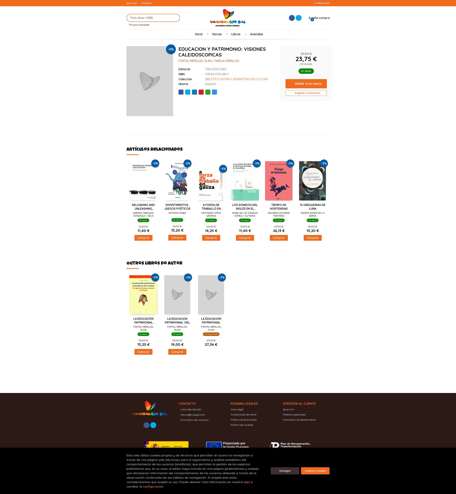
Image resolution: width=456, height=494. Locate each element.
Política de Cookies (242, 424)
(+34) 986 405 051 (190, 409)
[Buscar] (175, 18)
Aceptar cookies (315, 470)
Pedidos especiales (294, 414)
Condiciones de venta (243, 414)
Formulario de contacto (194, 419)
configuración (153, 486)
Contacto (146, 3)
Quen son (131, 3)
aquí (247, 482)
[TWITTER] (299, 18)
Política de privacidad (243, 419)
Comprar (143, 238)
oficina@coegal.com (192, 414)
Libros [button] (235, 34)
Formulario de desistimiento (299, 419)
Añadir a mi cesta (308, 84)
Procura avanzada (139, 24)
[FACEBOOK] (292, 18)
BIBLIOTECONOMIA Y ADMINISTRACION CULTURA (236, 79)
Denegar (285, 470)
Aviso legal (237, 409)
